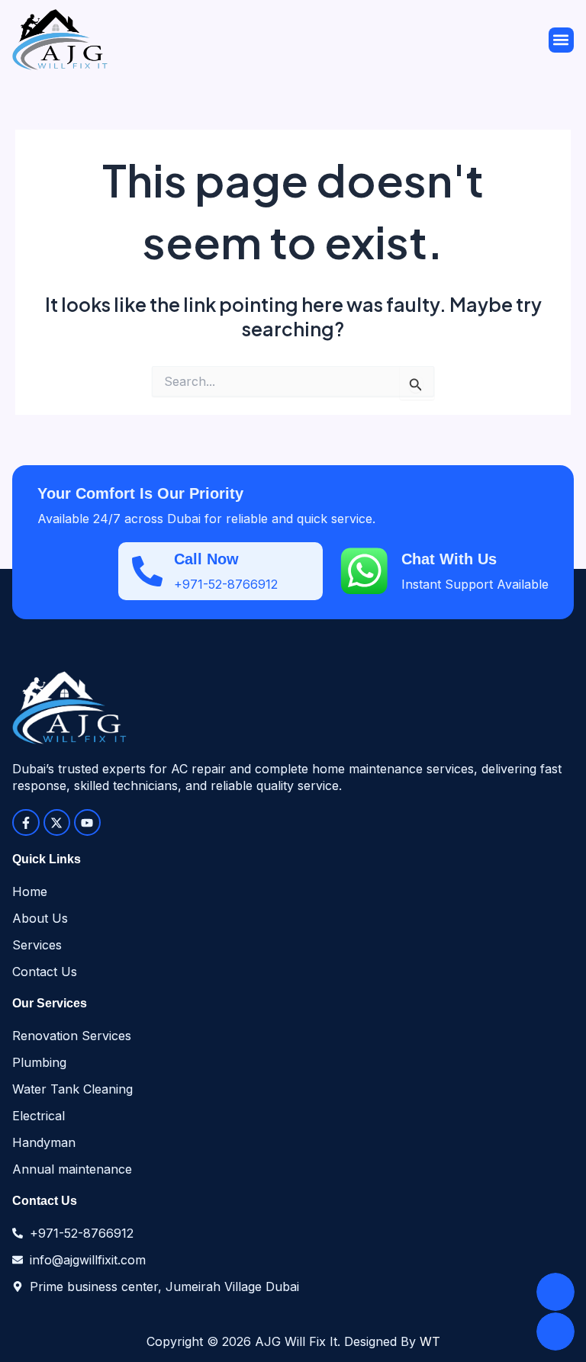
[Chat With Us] (364, 571)
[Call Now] (147, 571)
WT (430, 1341)
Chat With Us (449, 559)
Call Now (206, 559)
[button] (561, 40)
